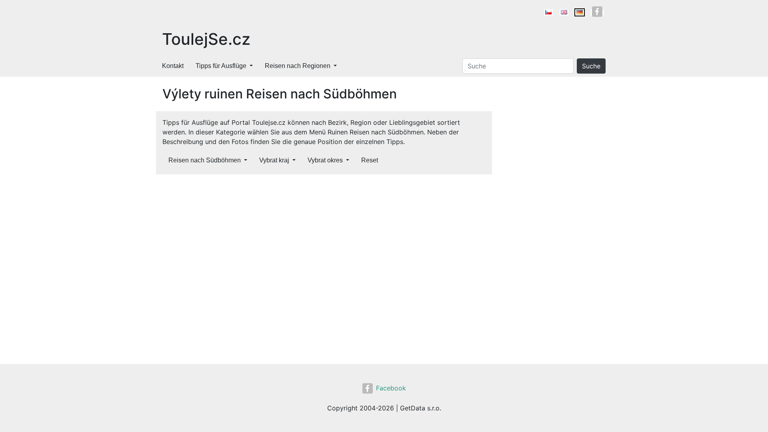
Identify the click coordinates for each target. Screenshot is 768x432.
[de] (579, 12)
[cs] (548, 12)
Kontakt (173, 65)
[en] (564, 12)
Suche (591, 66)
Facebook (391, 388)
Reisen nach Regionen (297, 65)
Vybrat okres (325, 160)
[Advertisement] (324, 240)
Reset (369, 160)
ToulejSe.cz (206, 39)
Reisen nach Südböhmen (204, 160)
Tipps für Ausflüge (221, 65)
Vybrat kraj (274, 160)
